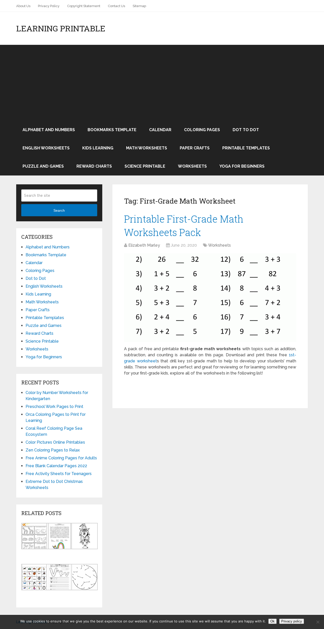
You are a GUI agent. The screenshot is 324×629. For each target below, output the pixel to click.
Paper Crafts (195, 148)
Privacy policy (291, 621)
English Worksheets (46, 148)
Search (59, 210)
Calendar (160, 129)
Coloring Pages (202, 129)
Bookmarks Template (112, 129)
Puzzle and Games (43, 166)
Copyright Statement (83, 6)
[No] (317, 621)
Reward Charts (94, 166)
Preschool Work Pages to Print (54, 406)
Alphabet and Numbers (49, 129)
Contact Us (116, 6)
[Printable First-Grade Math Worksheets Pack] (210, 297)
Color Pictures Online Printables (55, 442)
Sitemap (139, 6)
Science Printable (145, 166)
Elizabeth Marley (144, 245)
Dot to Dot (246, 129)
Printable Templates (246, 148)
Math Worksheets (146, 148)
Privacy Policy (48, 6)
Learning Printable (60, 28)
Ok (272, 621)
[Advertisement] (162, 82)
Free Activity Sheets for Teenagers (59, 473)
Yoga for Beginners (242, 166)
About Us (23, 6)
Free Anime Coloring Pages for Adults (61, 458)
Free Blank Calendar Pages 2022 (56, 465)
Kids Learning (97, 148)
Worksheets (192, 166)
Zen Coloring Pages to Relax (53, 450)
